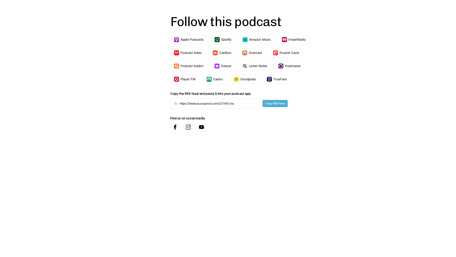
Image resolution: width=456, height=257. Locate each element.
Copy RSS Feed (275, 103)
